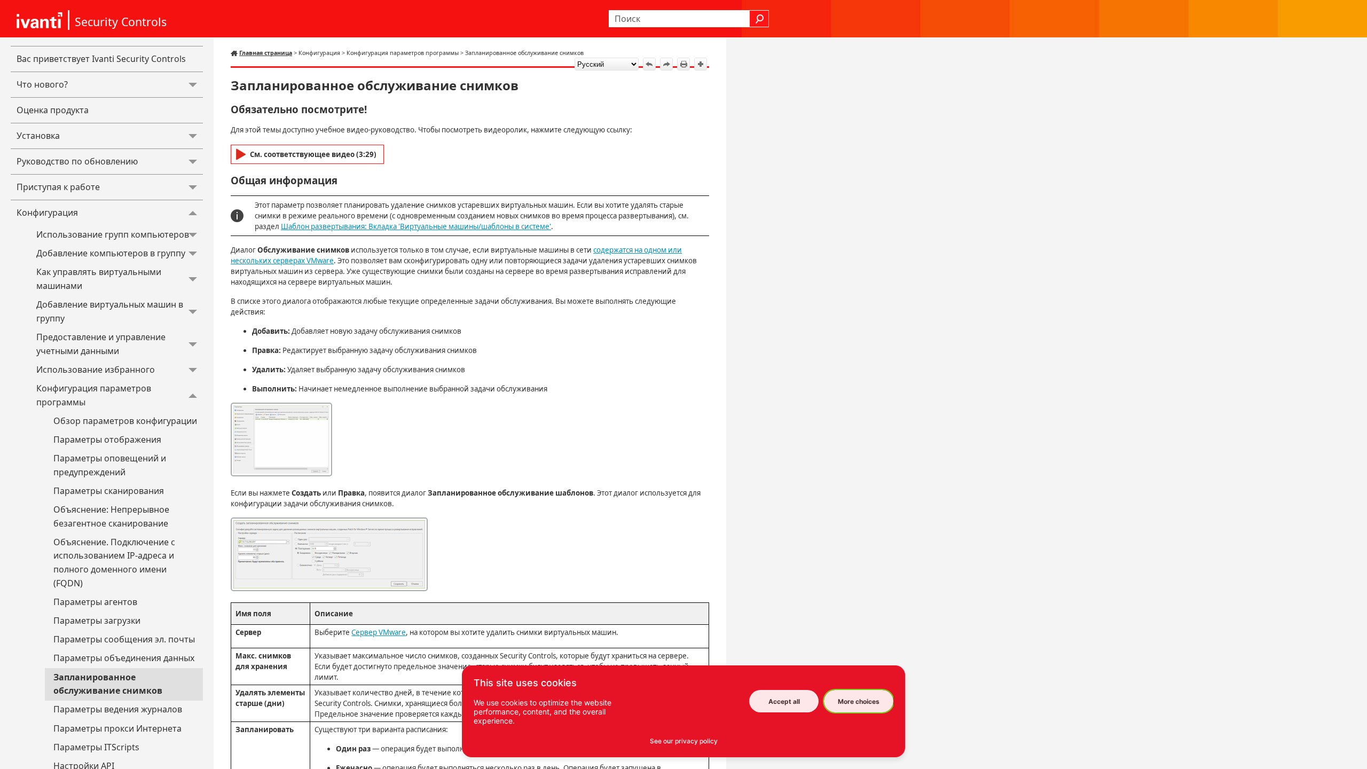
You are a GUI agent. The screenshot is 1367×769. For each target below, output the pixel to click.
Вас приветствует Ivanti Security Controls (101, 59)
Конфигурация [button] (47, 212)
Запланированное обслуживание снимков (107, 684)
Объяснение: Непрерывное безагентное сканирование (111, 516)
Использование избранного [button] (95, 369)
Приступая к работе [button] (58, 187)
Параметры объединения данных (123, 658)
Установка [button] (38, 136)
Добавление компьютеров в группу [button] (110, 253)
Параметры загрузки (96, 620)
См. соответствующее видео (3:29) (313, 154)
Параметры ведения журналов (117, 709)
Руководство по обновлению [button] (77, 161)
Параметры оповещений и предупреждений (109, 465)
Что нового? (42, 84)
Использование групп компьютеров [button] (112, 234)
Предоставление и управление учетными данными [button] (101, 344)
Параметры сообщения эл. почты (124, 639)
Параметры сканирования (108, 491)
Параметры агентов (95, 602)
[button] (759, 18)
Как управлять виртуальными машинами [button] (98, 279)
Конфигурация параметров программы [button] (93, 395)
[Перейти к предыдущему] (649, 64)
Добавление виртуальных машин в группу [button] (109, 311)
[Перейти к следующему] (666, 64)
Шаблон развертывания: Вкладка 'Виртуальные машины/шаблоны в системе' (416, 226)
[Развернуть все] (700, 64)
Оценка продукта (53, 110)
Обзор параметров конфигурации (125, 421)
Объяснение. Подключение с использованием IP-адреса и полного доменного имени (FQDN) (114, 562)
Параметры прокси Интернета (117, 728)
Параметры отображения (107, 439)
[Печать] (683, 64)
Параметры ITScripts (96, 747)
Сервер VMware (378, 632)
